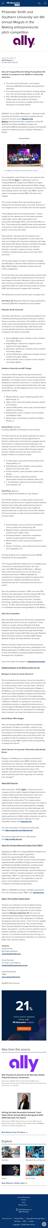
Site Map (17, 1221)
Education (5, 1160)
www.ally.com (26, 821)
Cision (28, 1224)
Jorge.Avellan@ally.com (11, 954)
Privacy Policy (19, 1218)
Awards (4, 1178)
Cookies (31, 1221)
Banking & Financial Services (36, 1160)
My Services (23, 1205)
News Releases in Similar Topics (13, 1183)
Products (23, 1200)
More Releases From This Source (13, 1132)
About (24, 1202)
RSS (24, 1221)
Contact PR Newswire (23, 1197)
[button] (24, 41)
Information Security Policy (35, 1218)
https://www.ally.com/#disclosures (19, 830)
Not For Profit (30, 1178)
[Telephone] (39, 3)
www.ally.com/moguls (36, 661)
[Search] (45, 3)
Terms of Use (6, 1218)
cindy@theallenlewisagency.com (15, 965)
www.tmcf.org (38, 892)
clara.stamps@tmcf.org (11, 977)
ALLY (17, 180)
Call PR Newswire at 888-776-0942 (24, 1210)
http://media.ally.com (13, 839)
